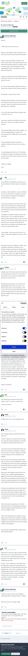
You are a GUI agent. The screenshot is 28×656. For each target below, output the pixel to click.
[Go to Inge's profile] (2, 178)
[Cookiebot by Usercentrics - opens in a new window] (20, 303)
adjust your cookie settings (17, 647)
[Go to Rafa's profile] (2, 395)
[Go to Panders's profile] (2, 268)
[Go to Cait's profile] (2, 549)
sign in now (11, 615)
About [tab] (22, 307)
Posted (10, 37)
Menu (24, 3)
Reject (14, 351)
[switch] (24, 332)
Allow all (14, 347)
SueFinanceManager (8, 25)
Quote (5, 172)
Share (7, 633)
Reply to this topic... (8, 626)
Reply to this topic (14, 31)
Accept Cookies (6, 653)
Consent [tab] (5, 307)
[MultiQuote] (2, 172)
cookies (10, 646)
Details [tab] (14, 307)
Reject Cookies (15, 653)
